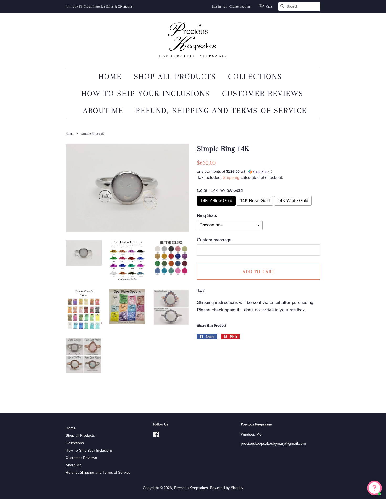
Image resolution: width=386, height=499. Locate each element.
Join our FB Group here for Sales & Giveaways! (100, 6)
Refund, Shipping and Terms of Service (221, 110)
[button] (258, 171)
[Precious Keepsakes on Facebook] (156, 435)
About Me (103, 110)
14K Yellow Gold (216, 200)
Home (110, 76)
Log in (216, 6)
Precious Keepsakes (191, 488)
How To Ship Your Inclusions (145, 93)
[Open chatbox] (374, 488)
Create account (240, 6)
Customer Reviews (263, 93)
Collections (255, 76)
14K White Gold (293, 200)
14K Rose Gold (255, 200)
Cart (269, 6)
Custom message (214, 239)
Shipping (231, 177)
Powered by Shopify (226, 488)
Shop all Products (175, 76)
